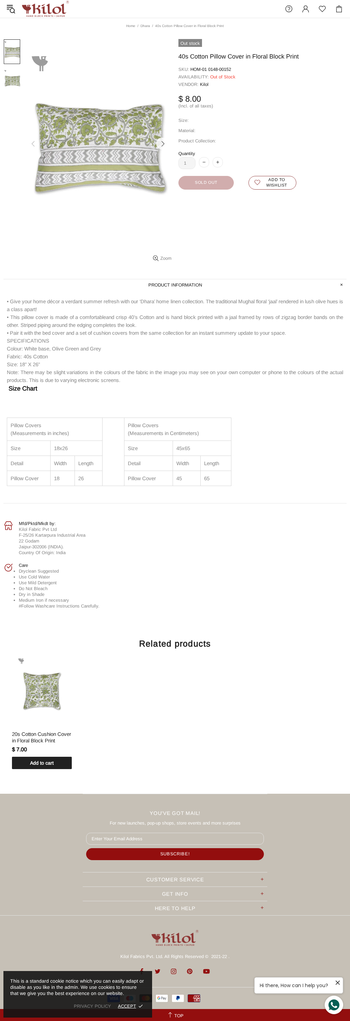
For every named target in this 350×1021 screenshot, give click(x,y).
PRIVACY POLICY (92, 1006)
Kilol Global (45, 9)
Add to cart (42, 763)
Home (130, 26)
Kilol (204, 84)
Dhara (145, 26)
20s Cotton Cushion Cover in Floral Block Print (41, 737)
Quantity (186, 153)
